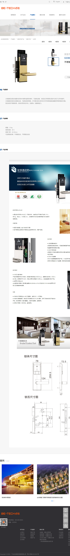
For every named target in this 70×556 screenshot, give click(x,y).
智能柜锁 (32, 534)
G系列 (34, 39)
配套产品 (32, 537)
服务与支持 (62, 15)
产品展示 (32, 15)
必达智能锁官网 (4, 39)
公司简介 (22, 532)
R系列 (64, 41)
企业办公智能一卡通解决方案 (47, 537)
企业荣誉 (22, 539)
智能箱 (32, 536)
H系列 (57, 41)
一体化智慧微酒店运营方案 (46, 541)
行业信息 (61, 532)
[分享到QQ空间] (1, 2)
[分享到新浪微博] (6, 2)
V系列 (50, 41)
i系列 (43, 41)
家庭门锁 (28, 39)
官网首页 (13, 15)
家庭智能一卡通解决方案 (46, 534)
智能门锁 (32, 532)
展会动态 (61, 537)
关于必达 (23, 15)
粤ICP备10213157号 (33, 554)
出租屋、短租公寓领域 (45, 532)
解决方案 (42, 15)
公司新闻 (61, 534)
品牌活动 (61, 536)
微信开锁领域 (43, 539)
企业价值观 (23, 537)
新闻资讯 (52, 15)
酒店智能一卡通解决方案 (46, 536)
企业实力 (22, 536)
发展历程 (22, 534)
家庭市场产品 (20, 39)
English (58, 1)
